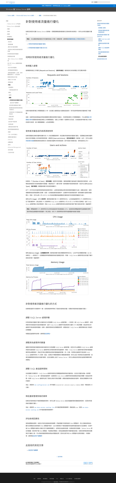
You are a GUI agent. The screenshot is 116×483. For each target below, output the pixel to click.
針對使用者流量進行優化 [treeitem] (16, 100)
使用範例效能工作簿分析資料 (76, 39)
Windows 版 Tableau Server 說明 (25, 15)
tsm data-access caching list (44, 407)
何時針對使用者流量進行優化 (37, 44)
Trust (57, 478)
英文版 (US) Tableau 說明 (63, 5)
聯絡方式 (62, 478)
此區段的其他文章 (102, 59)
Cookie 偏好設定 (69, 478)
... (36, 15)
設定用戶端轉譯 (37, 436)
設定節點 (47, 334)
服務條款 (39, 478)
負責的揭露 (52, 478)
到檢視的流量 (30, 141)
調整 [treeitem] (10, 97)
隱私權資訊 (45, 478)
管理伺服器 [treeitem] (10, 39)
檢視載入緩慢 (102, 28)
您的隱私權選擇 (77, 478)
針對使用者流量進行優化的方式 (37, 48)
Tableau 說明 (11, 15)
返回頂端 (59, 456)
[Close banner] (114, 6)
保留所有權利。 (56, 481)
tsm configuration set (42, 385)
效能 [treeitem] (9, 84)
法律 (34, 478)
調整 (40, 15)
